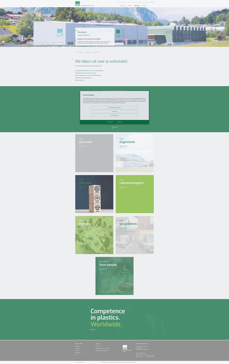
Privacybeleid (110, 122)
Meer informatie (114, 115)
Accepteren (114, 111)
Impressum (119, 122)
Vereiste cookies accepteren (114, 107)
